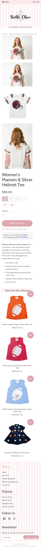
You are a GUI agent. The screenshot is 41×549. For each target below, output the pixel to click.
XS (5, 199)
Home (4, 34)
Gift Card (5, 475)
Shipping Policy (7, 503)
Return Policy (9, 229)
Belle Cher (25, 544)
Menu (7, 2)
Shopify (13, 546)
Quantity (5, 211)
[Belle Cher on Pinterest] (9, 519)
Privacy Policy (7, 497)
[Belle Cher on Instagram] (14, 519)
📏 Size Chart (22, 229)
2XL (12, 205)
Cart (37, 2)
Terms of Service (8, 507)
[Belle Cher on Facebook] (4, 519)
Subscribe (31, 538)
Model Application (8, 479)
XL (5, 205)
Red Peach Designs (31, 546)
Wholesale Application (10, 482)
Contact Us (6, 485)
